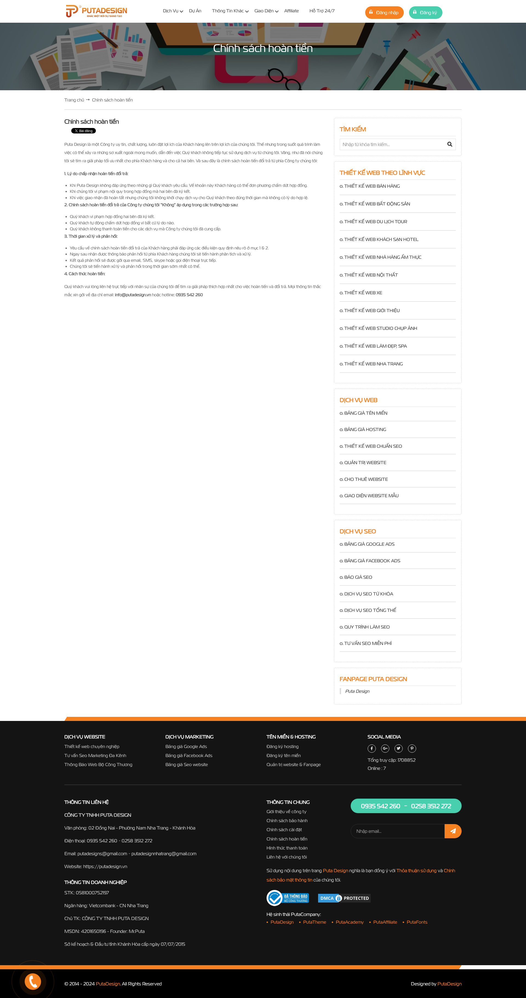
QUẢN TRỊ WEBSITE (365, 462)
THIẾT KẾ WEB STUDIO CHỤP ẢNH (380, 328)
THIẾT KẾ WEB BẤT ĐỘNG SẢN (377, 203)
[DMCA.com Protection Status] (344, 897)
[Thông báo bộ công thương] (288, 898)
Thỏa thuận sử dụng (416, 870)
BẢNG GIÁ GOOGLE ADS (369, 544)
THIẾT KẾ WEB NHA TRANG (373, 363)
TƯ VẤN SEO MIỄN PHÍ (368, 643)
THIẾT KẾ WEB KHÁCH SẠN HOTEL (381, 239)
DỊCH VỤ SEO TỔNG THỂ (370, 610)
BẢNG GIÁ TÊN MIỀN (365, 413)
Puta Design (357, 691)
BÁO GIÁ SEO (358, 577)
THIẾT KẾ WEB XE (363, 292)
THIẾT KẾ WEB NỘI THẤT (371, 274)
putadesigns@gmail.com (102, 853)
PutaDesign (108, 983)
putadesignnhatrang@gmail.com (164, 853)
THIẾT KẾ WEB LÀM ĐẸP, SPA (375, 346)
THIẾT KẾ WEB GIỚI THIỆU (372, 310)
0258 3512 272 (137, 840)
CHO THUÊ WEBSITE (366, 479)
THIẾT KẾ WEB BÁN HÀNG (372, 186)
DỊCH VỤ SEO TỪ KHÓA (368, 593)
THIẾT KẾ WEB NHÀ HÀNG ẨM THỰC (382, 257)
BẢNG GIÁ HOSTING (365, 429)
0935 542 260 (102, 840)
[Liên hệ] (26, 961)
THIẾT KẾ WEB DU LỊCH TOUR (375, 221)
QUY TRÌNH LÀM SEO (367, 626)
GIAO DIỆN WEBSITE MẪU (371, 495)
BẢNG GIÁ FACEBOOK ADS (372, 560)
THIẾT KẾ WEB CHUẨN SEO (373, 446)
